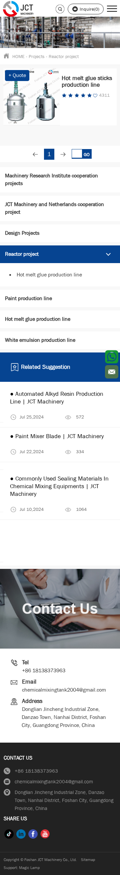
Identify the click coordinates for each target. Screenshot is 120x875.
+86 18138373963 (43, 670)
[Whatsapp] (111, 356)
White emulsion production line (40, 339)
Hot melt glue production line (49, 274)
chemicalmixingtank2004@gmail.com (64, 689)
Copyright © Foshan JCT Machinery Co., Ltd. (40, 859)
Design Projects (22, 232)
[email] (111, 371)
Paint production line (28, 298)
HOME (18, 56)
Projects (37, 56)
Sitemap (88, 859)
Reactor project (64, 56)
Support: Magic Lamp (22, 867)
